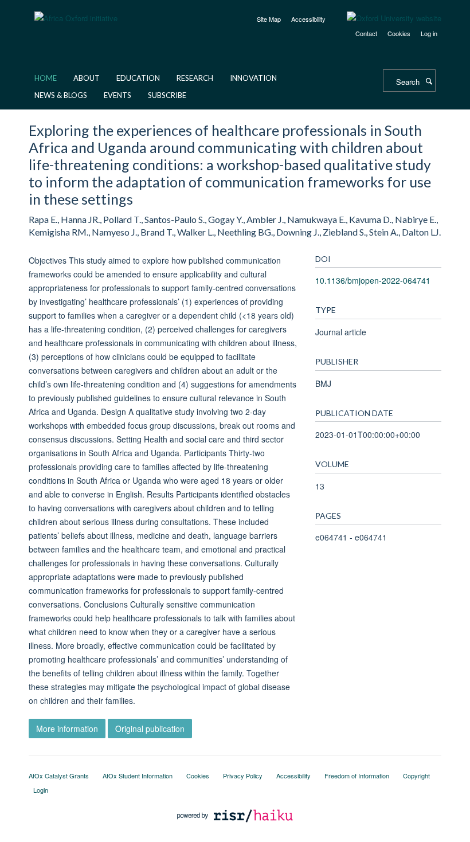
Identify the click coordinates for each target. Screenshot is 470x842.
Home (45, 78)
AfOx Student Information (138, 775)
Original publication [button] (150, 728)
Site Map (269, 19)
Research (195, 78)
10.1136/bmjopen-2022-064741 (372, 280)
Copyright (416, 775)
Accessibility (308, 19)
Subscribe (167, 95)
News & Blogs (60, 95)
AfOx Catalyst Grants (59, 775)
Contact (366, 33)
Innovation (253, 78)
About (86, 78)
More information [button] (67, 728)
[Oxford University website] (385, 18)
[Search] (428, 81)
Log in (429, 33)
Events (117, 95)
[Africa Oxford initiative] (75, 11)
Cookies (398, 33)
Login (40, 789)
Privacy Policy (243, 775)
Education (138, 78)
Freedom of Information (356, 775)
